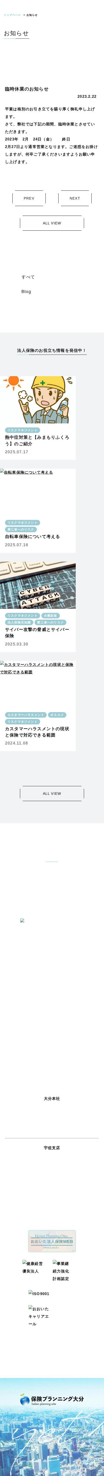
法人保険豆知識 (19, 622)
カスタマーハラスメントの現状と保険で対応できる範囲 (37, 731)
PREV (29, 198)
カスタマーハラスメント (26, 715)
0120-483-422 (52, 1112)
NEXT (75, 198)
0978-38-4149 (52, 1161)
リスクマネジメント (23, 430)
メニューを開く (94, 14)
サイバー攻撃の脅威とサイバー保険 (37, 632)
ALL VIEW (52, 223)
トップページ (12, 15)
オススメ (57, 715)
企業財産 (50, 615)
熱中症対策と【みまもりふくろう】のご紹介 (37, 440)
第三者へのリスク (21, 529)
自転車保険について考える (32, 536)
